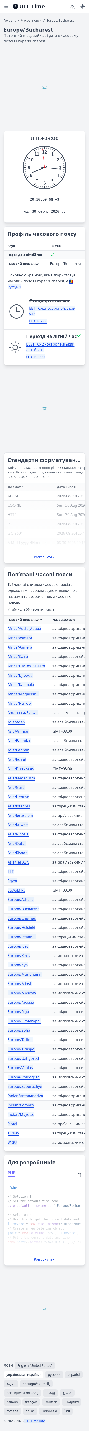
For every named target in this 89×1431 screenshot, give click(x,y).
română (12, 1411)
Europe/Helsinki (21, 927)
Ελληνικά (72, 1402)
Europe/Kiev (18, 946)
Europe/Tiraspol (21, 1049)
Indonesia (49, 1411)
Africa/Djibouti (20, 675)
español (74, 1374)
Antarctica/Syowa (23, 712)
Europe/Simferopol (24, 1021)
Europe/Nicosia (21, 1002)
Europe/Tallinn (20, 1039)
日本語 (50, 1393)
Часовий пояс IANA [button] (23, 619)
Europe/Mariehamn (25, 974)
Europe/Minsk (20, 983)
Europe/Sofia (19, 1030)
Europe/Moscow (22, 992)
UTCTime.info (34, 1421)
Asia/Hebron (18, 796)
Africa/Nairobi (20, 703)
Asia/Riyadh (18, 852)
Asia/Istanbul (19, 806)
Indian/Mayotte (21, 1114)
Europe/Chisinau (22, 918)
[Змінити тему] (82, 6)
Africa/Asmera (20, 647)
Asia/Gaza (16, 787)
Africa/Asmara (20, 637)
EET (11, 871)
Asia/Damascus (21, 768)
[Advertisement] (44, 87)
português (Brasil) (36, 1384)
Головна (10, 20)
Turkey (13, 1133)
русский (54, 1374)
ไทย (67, 1411)
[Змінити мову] (72, 6)
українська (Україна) (23, 1374)
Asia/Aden (16, 722)
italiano (12, 1402)
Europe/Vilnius (20, 1067)
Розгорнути (43, 557)
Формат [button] (14, 487)
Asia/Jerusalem (20, 815)
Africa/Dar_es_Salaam (26, 665)
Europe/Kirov (19, 955)
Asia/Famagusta (21, 778)
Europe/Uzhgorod (23, 1058)
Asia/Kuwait (18, 824)
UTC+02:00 (38, 321)
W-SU (12, 1142)
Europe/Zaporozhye (25, 1086)
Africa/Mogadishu (23, 693)
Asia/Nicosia (18, 834)
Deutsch (51, 1402)
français (31, 1402)
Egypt (12, 880)
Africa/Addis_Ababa (24, 628)
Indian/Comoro (21, 1105)
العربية (10, 1384)
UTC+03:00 (35, 356)
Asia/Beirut (17, 759)
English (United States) (34, 1365)
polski (30, 1411)
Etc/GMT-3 (16, 890)
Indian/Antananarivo (25, 1095)
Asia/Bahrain (18, 750)
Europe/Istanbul (22, 936)
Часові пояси (31, 20)
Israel (12, 1123)
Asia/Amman (18, 731)
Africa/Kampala (21, 684)
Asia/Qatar (17, 843)
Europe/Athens (21, 899)
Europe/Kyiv (18, 964)
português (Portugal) (22, 1393)
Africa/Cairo (18, 656)
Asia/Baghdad (19, 740)
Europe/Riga (18, 1011)
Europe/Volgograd (24, 1077)
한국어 (67, 1393)
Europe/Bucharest (23, 908)
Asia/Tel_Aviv (18, 862)
